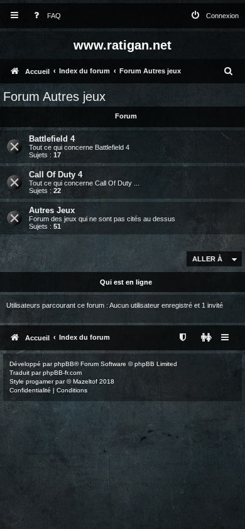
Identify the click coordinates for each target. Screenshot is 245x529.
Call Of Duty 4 (55, 174)
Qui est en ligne (126, 282)
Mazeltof (85, 381)
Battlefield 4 (52, 139)
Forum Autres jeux (54, 96)
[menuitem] (44, 16)
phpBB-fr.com (62, 372)
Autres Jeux (52, 210)
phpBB (64, 363)
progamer (39, 381)
